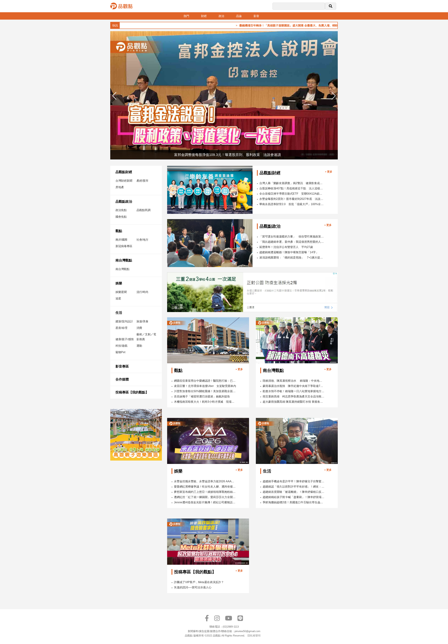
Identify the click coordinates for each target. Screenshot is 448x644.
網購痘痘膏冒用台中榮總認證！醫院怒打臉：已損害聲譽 (205, 380)
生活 (118, 312)
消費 (139, 327)
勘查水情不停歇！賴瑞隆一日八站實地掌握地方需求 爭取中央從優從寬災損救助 (294, 391)
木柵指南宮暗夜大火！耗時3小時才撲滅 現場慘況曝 (205, 401)
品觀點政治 (123, 201)
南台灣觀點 (123, 260)
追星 (118, 298)
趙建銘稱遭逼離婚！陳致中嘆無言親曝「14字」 (288, 252)
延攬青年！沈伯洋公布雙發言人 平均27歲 (286, 247)
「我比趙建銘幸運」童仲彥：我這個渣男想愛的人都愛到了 (291, 241)
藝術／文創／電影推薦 (146, 337)
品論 (239, 16)
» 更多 (328, 171)
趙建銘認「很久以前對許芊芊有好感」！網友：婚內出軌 (294, 486)
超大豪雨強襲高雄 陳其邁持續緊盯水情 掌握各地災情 (294, 401)
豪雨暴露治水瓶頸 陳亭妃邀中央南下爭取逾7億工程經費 (294, 386)
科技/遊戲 (121, 345)
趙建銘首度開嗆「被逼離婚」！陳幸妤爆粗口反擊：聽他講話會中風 (294, 492)
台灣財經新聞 (123, 180)
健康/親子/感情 (124, 339)
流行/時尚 (142, 291)
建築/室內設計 (124, 321)
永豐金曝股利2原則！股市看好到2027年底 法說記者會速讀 (292, 199)
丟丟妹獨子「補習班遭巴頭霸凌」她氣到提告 (202, 396)
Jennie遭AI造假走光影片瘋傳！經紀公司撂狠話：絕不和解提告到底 (205, 502)
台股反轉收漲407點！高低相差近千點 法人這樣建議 (292, 188)
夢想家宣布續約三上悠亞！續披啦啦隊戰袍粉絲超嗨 (205, 492)
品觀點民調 (143, 210)
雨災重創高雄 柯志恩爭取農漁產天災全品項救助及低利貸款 (294, 396)
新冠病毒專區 (123, 246)
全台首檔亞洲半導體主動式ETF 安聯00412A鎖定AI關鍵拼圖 (292, 193)
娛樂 (118, 283)
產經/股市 (142, 180)
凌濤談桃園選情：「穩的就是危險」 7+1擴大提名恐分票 (291, 257)
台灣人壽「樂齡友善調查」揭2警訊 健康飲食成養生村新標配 (292, 183)
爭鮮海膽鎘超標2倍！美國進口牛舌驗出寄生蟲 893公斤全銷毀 (294, 502)
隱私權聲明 (254, 635)
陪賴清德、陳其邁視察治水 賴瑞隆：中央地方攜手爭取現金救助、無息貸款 (294, 380)
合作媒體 (122, 379)
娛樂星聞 (121, 291)
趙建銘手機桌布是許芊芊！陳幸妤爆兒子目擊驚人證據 (294, 481)
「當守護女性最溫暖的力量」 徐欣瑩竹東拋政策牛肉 (291, 236)
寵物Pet (120, 352)
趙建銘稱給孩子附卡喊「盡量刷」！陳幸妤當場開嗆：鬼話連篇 (294, 497)
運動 (139, 345)
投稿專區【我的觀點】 (132, 392)
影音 (256, 16)
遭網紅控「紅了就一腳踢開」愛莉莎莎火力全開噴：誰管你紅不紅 (205, 497)
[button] (333, 96)
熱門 (186, 16)
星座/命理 (121, 327)
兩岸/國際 (121, 239)
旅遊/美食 (142, 321)
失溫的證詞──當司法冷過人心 (192, 587)
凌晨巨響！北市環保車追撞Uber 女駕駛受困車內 (205, 386)
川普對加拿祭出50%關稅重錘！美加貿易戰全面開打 (205, 391)
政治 (221, 16)
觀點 (118, 231)
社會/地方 (142, 239)
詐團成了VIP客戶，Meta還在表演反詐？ (199, 582)
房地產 (119, 187)
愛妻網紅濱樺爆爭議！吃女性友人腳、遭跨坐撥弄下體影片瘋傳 (205, 486)
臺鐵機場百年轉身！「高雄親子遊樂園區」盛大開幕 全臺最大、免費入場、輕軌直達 (268, 25)
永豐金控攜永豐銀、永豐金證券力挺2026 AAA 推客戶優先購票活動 (205, 481)
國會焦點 (121, 216)
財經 (204, 16)
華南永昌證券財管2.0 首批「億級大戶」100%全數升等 (292, 204)
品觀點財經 (123, 172)
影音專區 (122, 366)
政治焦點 (121, 210)
